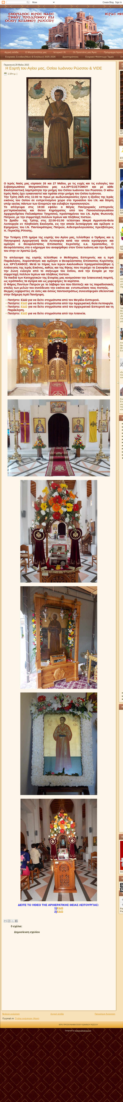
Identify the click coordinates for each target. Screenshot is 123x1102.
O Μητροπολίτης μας (36, 52)
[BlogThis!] (9, 921)
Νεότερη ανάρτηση (11, 1014)
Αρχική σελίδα (11, 52)
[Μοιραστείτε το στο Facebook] (16, 921)
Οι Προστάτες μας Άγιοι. (85, 52)
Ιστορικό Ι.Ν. (59, 52)
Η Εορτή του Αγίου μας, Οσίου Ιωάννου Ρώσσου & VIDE (53, 68)
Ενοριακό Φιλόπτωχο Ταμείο (99, 56)
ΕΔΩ (24, 300)
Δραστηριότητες (70, 56)
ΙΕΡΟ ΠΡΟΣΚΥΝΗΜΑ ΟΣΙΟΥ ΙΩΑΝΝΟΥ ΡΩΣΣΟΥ (78, 1025)
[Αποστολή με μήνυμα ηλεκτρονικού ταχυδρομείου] (5, 921)
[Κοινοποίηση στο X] (12, 921)
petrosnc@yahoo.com (83, 1031)
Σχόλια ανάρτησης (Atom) (27, 1018)
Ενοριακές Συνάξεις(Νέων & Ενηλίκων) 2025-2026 (30, 56)
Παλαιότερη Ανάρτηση (105, 1014)
